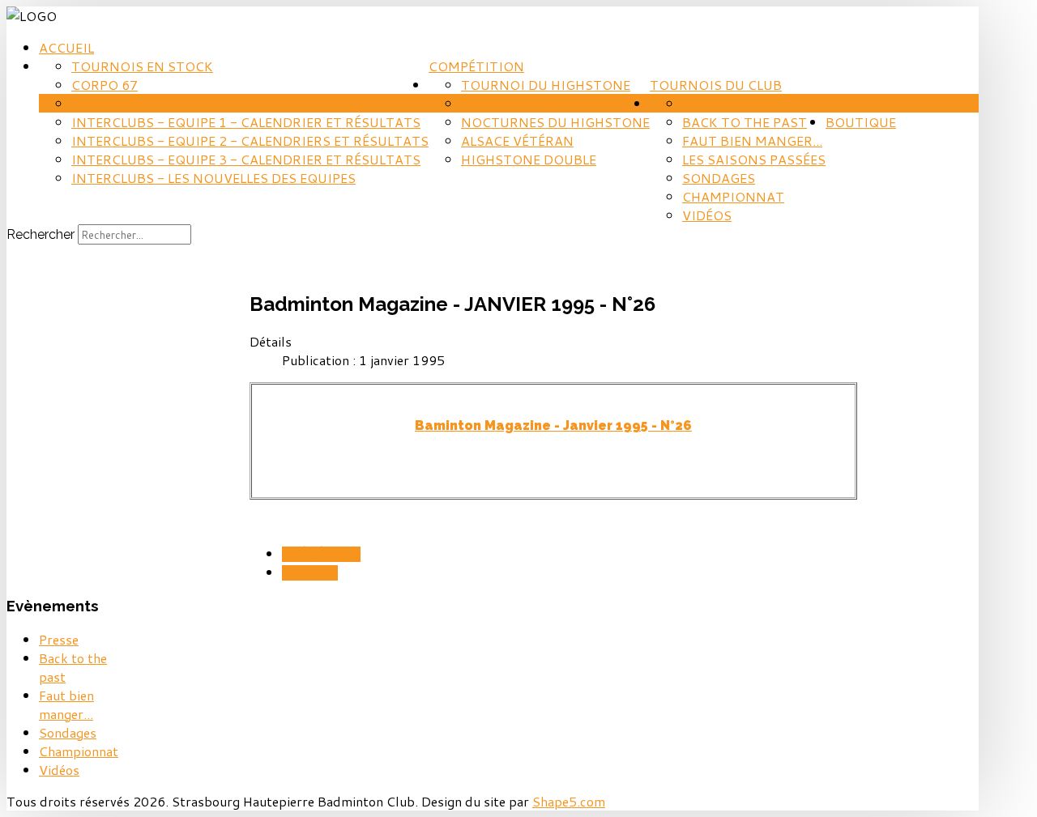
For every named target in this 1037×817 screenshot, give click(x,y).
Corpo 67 (104, 84)
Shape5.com (568, 801)
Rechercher (40, 234)
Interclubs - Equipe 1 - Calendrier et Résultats (245, 122)
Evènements (870, 103)
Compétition (476, 66)
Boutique (861, 122)
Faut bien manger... (752, 140)
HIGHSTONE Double (528, 159)
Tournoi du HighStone (545, 84)
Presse (706, 103)
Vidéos (707, 215)
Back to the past (744, 122)
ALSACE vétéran (517, 140)
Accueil (66, 47)
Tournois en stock (142, 66)
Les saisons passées (754, 159)
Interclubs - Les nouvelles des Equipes (213, 177)
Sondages (718, 177)
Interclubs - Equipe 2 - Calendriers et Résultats (250, 140)
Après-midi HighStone (542, 103)
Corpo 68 (104, 103)
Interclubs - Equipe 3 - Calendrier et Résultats (245, 159)
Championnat (733, 196)
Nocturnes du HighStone (555, 122)
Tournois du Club (716, 84)
